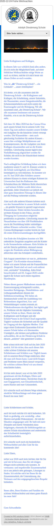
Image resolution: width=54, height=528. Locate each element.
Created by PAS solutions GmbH (16, 516)
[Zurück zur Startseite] (22, 15)
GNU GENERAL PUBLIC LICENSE (17, 522)
